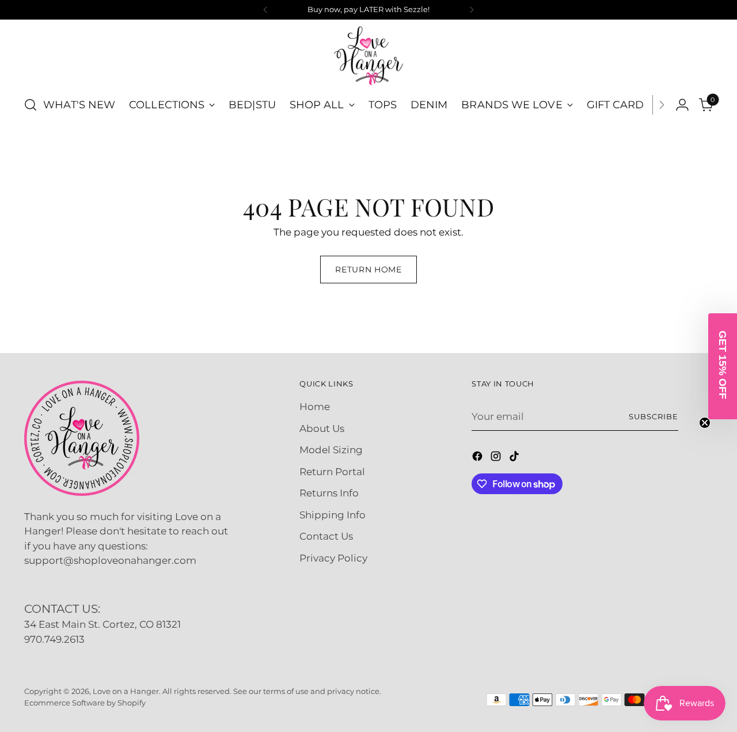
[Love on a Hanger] (368, 55)
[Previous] (265, 10)
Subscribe (653, 416)
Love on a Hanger (126, 691)
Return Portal (332, 471)
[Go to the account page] (682, 104)
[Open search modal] (30, 104)
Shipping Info (332, 515)
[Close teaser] (705, 422)
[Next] (471, 10)
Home (314, 406)
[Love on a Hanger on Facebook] (478, 458)
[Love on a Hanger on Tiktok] (515, 458)
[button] (722, 366)
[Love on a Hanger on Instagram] (497, 458)
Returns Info (329, 493)
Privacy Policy (333, 558)
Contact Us (326, 536)
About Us (321, 428)
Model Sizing (331, 450)
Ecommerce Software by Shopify (85, 702)
